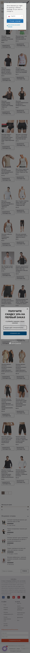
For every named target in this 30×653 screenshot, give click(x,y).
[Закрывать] (27, 309)
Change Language (15, 21)
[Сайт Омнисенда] (15, 342)
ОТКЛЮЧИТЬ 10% (15, 333)
